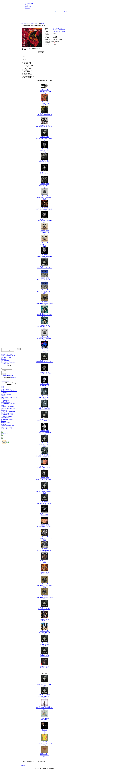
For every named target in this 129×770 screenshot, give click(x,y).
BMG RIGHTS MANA (59, 31)
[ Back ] (23, 765)
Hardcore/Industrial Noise (8, 408)
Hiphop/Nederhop (6, 394)
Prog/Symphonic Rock (7, 425)
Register (13, 377)
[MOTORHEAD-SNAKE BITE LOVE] (32, 47)
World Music (5, 417)
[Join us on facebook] (2, 431)
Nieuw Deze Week (6, 354)
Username (4, 367)
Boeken (3, 424)
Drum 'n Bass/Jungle (7, 414)
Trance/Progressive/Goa (8, 411)
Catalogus (28, 6)
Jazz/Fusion (4, 392)
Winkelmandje (29, 3)
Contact (27, 8)
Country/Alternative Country (9, 397)
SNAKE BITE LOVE (59, 30)
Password (4, 370)
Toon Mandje (5, 381)
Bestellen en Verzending (8, 362)
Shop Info (28, 5)
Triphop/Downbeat (6, 416)
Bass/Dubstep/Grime (7, 413)
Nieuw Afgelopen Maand (8, 355)
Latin (2, 405)
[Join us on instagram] (4, 433)
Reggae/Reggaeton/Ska (7, 406)
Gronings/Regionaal (7, 419)
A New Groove (5, 402)
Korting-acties (5, 360)
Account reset (5, 363)
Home (23, 23)
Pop (2, 386)
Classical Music (5, 422)
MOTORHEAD (57, 28)
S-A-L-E (3, 359)
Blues (3, 395)
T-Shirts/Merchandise (7, 429)
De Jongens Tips (6, 357)
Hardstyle (4, 410)
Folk (2, 399)
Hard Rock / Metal (6, 427)
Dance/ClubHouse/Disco (8, 403)
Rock (2, 387)
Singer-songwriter (6, 389)
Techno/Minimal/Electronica (9, 391)
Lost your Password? (7, 375)
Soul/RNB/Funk (6, 400)
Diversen (3, 421)
